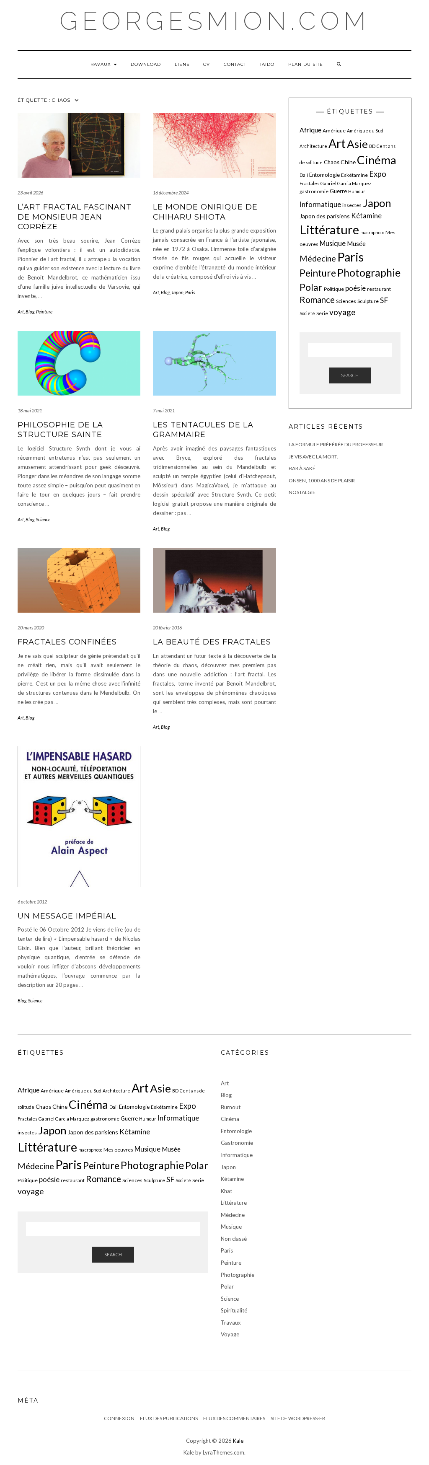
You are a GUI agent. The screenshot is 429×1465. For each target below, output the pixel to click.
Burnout (230, 1107)
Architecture (313, 146)
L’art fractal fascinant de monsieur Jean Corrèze (75, 216)
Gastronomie (237, 1142)
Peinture (44, 311)
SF (384, 300)
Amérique (334, 130)
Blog (30, 311)
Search (350, 375)
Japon (177, 292)
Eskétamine (354, 175)
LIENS (182, 64)
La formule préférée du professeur (336, 444)
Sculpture (368, 301)
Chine (348, 162)
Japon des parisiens (325, 216)
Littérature (329, 229)
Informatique (320, 204)
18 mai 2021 (30, 410)
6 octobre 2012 (32, 901)
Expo (377, 174)
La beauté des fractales (212, 642)
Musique (333, 243)
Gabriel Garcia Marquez (345, 183)
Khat (226, 1191)
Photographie (369, 273)
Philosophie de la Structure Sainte (60, 429)
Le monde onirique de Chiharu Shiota (205, 211)
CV (206, 64)
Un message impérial (67, 916)
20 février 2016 (167, 627)
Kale (238, 1440)
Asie (357, 143)
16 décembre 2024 (171, 192)
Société (307, 313)
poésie (355, 288)
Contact (235, 64)
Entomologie (324, 174)
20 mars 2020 (31, 627)
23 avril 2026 (30, 192)
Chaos (331, 162)
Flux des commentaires (234, 1418)
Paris (190, 292)
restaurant (379, 289)
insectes (352, 205)
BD (372, 146)
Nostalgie (302, 492)
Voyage (230, 1334)
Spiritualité (234, 1310)
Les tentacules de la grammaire (203, 429)
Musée (356, 243)
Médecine (318, 258)
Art (21, 311)
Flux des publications (169, 1418)
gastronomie (314, 191)
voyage (342, 312)
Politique (334, 289)
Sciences (346, 301)
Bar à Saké (302, 468)
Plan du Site (305, 64)
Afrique (310, 130)
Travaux (100, 64)
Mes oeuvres (118, 1150)
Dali (304, 175)
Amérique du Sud (365, 130)
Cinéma (376, 160)
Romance (317, 300)
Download (146, 64)
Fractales (309, 183)
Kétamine (366, 215)
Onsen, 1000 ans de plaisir (322, 480)
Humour (356, 191)
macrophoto (372, 232)
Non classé (234, 1238)
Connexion (119, 1418)
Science (43, 519)
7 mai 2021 (164, 410)
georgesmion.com (214, 21)
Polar (311, 287)
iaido (267, 64)
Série (322, 313)
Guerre (338, 191)
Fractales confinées (67, 642)
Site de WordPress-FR (298, 1418)
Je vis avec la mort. (313, 456)
